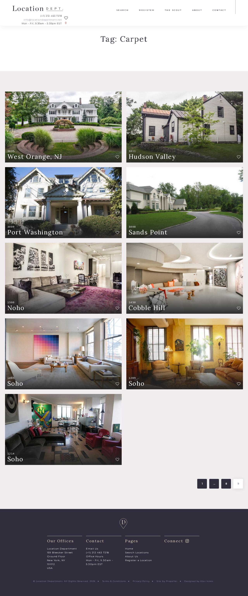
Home (129, 548)
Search (122, 10)
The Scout (173, 10)
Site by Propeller (167, 581)
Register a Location (138, 560)
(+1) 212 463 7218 (51, 16)
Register (146, 10)
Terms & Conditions (114, 581)
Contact (219, 10)
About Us (131, 556)
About (197, 10)
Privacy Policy (141, 581)
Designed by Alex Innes (198, 581)
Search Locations (137, 552)
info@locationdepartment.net (43, 20)
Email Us (92, 548)
